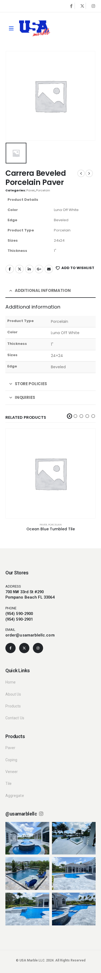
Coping (11, 760)
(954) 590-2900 (19, 613)
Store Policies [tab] (31, 384)
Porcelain (43, 190)
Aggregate (14, 795)
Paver (30, 190)
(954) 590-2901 (19, 619)
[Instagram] (93, 6)
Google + (39, 269)
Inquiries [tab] (25, 397)
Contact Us (14, 718)
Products (13, 706)
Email (48, 269)
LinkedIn (29, 269)
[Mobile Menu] (11, 28)
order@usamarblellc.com (30, 635)
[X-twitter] (24, 648)
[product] (50, 473)
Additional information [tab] (43, 290)
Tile (8, 783)
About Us (13, 694)
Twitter (19, 269)
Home (10, 682)
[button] (69, 416)
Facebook (9, 269)
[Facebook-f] (10, 648)
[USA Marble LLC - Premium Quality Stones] (34, 28)
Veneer (11, 772)
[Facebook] (71, 6)
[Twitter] (82, 6)
